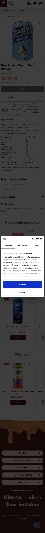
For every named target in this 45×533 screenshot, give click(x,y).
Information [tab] (22, 245)
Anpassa (21, 292)
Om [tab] (36, 245)
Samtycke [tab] (8, 245)
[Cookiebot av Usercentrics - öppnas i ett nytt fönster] (32, 239)
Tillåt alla (22, 284)
